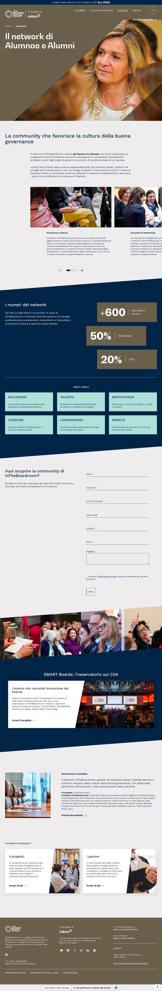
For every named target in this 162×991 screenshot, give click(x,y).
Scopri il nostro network (124, 938)
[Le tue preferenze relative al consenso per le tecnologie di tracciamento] (157, 986)
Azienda (90, 528)
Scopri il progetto (22, 720)
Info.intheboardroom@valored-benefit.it (130, 963)
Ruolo (89, 542)
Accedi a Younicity (143, 19)
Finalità (90, 552)
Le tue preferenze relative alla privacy (92, 987)
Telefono (90, 515)
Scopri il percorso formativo (125, 929)
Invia (90, 591)
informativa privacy (107, 576)
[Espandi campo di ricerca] (153, 10)
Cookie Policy (70, 972)
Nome (89, 474)
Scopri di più (16, 885)
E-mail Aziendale (94, 501)
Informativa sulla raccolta (56, 987)
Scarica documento (72, 815)
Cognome (91, 488)
